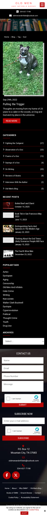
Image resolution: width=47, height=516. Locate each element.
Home (6, 37)
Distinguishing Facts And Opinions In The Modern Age (27, 227)
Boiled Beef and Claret (24, 203)
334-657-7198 (25, 12)
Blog (13, 37)
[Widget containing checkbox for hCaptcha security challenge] (22, 398)
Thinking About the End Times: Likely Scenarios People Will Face (29, 240)
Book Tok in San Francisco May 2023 (28, 215)
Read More (11, 121)
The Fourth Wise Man (24, 251)
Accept (24, 513)
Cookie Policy (34, 510)
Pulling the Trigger (13, 104)
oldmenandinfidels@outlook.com (25, 16)
